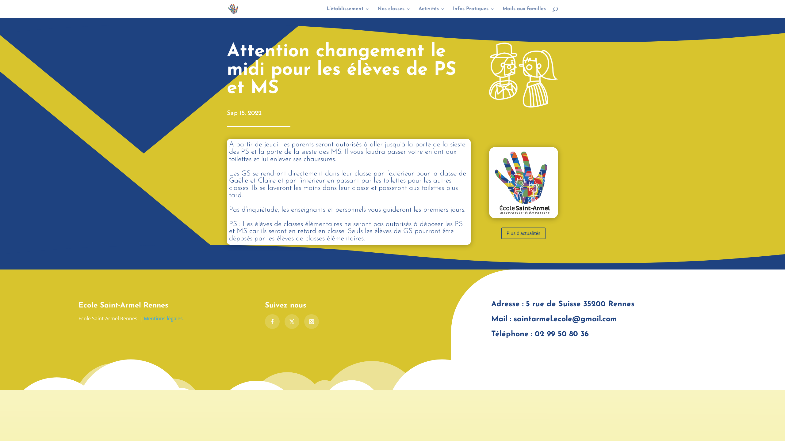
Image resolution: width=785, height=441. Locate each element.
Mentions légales (163, 318)
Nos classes (390, 9)
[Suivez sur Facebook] (272, 321)
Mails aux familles (524, 9)
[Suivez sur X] (292, 321)
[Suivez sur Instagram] (311, 321)
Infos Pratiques (470, 9)
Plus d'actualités (523, 233)
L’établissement (345, 9)
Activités (429, 9)
